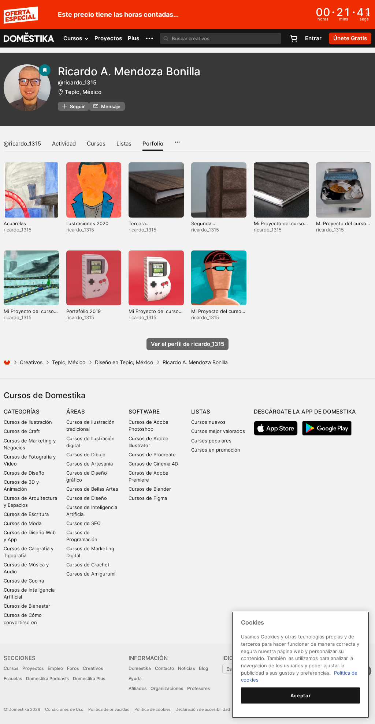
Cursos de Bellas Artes (92, 489)
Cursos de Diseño (24, 473)
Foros (73, 668)
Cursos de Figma (148, 498)
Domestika (140, 668)
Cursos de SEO (83, 523)
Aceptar (300, 695)
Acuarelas (15, 223)
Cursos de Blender (150, 489)
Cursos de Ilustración (28, 422)
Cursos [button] (73, 38)
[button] (149, 38)
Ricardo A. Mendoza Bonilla (129, 71)
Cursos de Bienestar (27, 606)
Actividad (64, 143)
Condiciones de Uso (64, 709)
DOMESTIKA (29, 38)
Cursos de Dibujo (85, 454)
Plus (133, 38)
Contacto (164, 668)
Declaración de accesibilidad (202, 709)
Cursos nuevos (208, 422)
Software (144, 411)
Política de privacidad (109, 709)
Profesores (198, 688)
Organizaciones (167, 688)
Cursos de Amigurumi (90, 574)
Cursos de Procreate (152, 454)
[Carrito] (293, 38)
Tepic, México (83, 91)
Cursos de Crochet (87, 564)
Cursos (96, 143)
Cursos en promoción (215, 450)
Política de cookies (152, 709)
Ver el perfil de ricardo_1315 (187, 343)
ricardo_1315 (17, 230)
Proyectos (108, 38)
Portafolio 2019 (83, 311)
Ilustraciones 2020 (87, 223)
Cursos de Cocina (24, 581)
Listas (123, 143)
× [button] (368, 14)
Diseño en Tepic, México (124, 362)
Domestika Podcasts (47, 678)
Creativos (31, 362)
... (177, 139)
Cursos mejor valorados (218, 431)
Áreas (75, 411)
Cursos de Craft (22, 431)
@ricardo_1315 (22, 143)
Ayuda (135, 678)
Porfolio (152, 143)
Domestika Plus (89, 678)
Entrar (313, 38)
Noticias (186, 668)
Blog (203, 668)
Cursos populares (211, 441)
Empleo (55, 668)
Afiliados (137, 688)
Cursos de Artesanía (89, 464)
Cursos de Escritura (26, 514)
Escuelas (13, 678)
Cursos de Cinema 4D (153, 464)
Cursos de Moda (22, 523)
